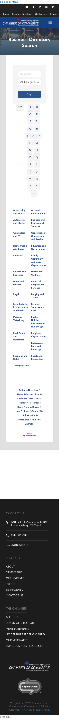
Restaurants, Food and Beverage (37, 346)
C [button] (30, 114)
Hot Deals (34, 399)
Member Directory (21, 14)
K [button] (39, 136)
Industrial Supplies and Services (37, 284)
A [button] (30, 107)
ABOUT (10, 567)
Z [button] (33, 193)
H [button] (37, 129)
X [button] (30, 186)
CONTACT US (14, 595)
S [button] (37, 164)
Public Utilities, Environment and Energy (38, 322)
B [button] (37, 107)
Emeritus (18, 256)
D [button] (37, 114)
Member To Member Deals (28, 405)
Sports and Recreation (37, 358)
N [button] (30, 150)
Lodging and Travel (37, 296)
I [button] (27, 136)
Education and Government (38, 248)
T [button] (30, 172)
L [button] (30, 143)
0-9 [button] (20, 107)
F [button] (36, 121)
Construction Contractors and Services (38, 236)
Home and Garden (18, 283)
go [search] (31, 94)
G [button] (30, 129)
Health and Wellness (36, 273)
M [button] (36, 143)
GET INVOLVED (15, 578)
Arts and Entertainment (38, 212)
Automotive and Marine (19, 222)
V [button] (30, 179)
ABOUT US (12, 617)
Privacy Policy (42, 710)
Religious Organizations (38, 335)
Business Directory (28, 390)
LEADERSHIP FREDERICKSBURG (25, 634)
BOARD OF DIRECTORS (20, 623)
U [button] (37, 172)
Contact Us (41, 14)
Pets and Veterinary (18, 319)
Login (6, 14)
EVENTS (10, 584)
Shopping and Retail (20, 358)
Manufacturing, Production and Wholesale (21, 307)
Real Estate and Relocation (19, 336)
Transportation (21, 366)
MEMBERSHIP (14, 572)
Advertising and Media (19, 212)
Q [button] (37, 157)
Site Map (27, 710)
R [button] (30, 164)
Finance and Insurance (19, 273)
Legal (16, 294)
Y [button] (37, 186)
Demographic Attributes (20, 248)
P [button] (30, 157)
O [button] (37, 150)
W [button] (37, 179)
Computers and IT (19, 235)
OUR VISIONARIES (17, 640)
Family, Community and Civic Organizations (38, 261)
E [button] (30, 121)
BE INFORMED (14, 590)
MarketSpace (32, 407)
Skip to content (9, 2)
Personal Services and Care (37, 307)
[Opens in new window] (27, 7)
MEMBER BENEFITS (17, 629)
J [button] (33, 136)
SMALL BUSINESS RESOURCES (24, 646)
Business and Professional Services (38, 223)
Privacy (53, 14)
